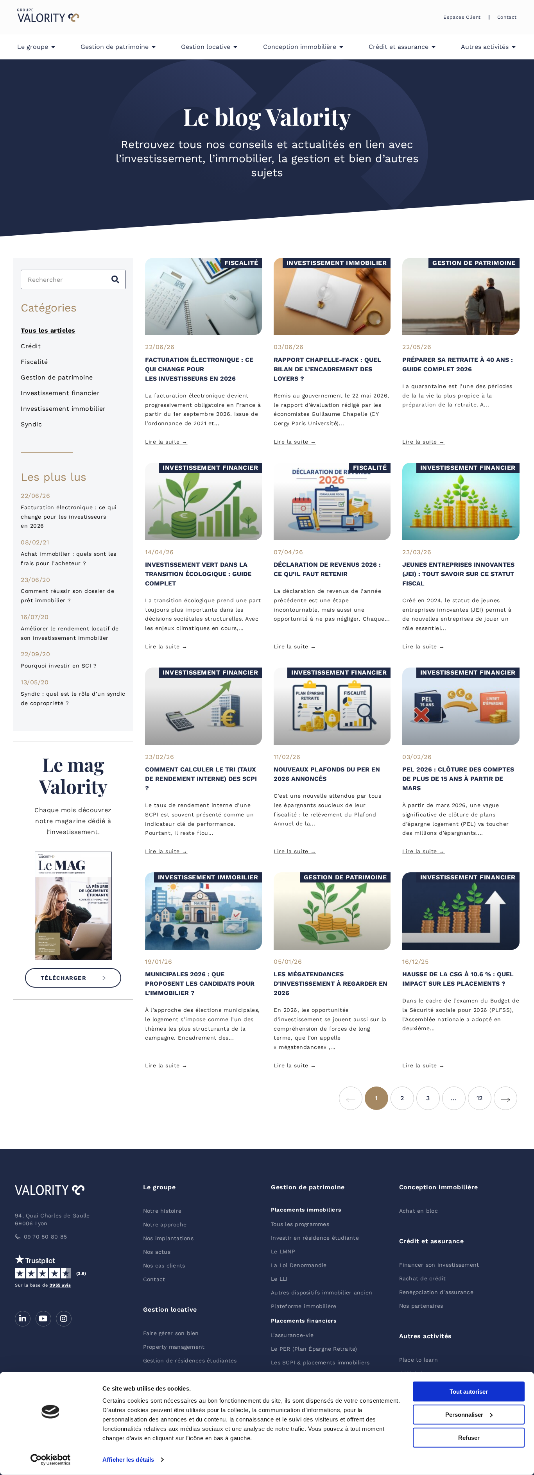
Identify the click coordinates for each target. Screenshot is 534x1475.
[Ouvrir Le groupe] (53, 47)
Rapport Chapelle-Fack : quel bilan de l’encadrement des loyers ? (327, 369)
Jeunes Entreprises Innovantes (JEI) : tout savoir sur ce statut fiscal (458, 574)
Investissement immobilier (63, 408)
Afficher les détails (128, 1459)
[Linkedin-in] (22, 1318)
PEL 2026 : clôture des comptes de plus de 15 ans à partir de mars (458, 779)
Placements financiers (304, 1320)
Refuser (469, 1437)
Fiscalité (34, 361)
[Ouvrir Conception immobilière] (341, 47)
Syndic (31, 424)
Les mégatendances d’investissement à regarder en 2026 (330, 983)
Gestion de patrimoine (57, 377)
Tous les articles (48, 330)
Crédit (31, 346)
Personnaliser (464, 1414)
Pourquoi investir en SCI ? (59, 665)
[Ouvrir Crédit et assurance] (433, 47)
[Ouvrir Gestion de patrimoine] (154, 47)
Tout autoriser (469, 1391)
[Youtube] (43, 1318)
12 (484, 1094)
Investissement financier (60, 393)
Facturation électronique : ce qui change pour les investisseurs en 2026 (69, 516)
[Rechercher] (115, 279)
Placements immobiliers (306, 1209)
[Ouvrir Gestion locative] (235, 47)
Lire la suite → (166, 442)
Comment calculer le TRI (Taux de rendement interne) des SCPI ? (201, 779)
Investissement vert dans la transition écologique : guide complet (198, 574)
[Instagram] (64, 1318)
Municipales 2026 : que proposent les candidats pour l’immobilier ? (199, 983)
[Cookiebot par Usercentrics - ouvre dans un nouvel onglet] (50, 1460)
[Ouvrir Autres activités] (514, 47)
